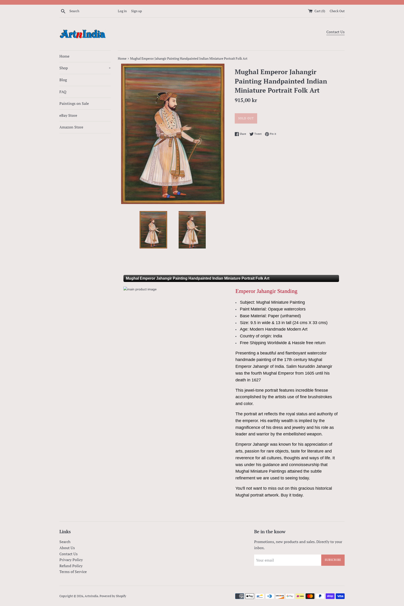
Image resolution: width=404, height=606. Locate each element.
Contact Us (335, 31)
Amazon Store (71, 127)
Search (64, 541)
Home (64, 56)
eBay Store (68, 115)
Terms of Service (73, 571)
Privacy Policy (71, 559)
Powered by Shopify (113, 596)
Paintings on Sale (74, 103)
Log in (122, 11)
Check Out (337, 11)
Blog (63, 79)
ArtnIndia (91, 596)
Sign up (136, 11)
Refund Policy (71, 565)
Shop (85, 67)
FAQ (62, 91)
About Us (67, 547)
